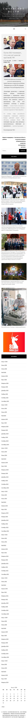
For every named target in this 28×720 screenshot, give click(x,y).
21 (17, 698)
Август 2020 (4, 617)
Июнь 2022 (4, 542)
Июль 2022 (4, 538)
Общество (7, 62)
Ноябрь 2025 (4, 394)
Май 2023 (3, 502)
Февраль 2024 (4, 469)
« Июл (2, 706)
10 (3, 696)
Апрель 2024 (4, 462)
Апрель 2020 (4, 632)
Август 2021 (4, 578)
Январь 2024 (4, 473)
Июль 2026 (4, 365)
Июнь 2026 (4, 369)
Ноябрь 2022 (4, 524)
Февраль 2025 (4, 426)
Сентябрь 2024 (5, 444)
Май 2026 (3, 372)
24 (3, 700)
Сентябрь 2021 (5, 574)
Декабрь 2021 (4, 563)
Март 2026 (4, 379)
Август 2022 (4, 534)
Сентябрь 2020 (5, 614)
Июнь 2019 (4, 668)
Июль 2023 (4, 495)
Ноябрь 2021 (4, 567)
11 (6, 696)
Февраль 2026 (4, 383)
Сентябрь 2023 (5, 488)
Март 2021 (4, 592)
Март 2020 (4, 635)
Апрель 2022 (4, 549)
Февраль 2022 (4, 556)
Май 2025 (3, 415)
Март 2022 (4, 552)
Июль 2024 (4, 451)
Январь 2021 (4, 599)
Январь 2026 (4, 387)
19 (10, 698)
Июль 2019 (4, 664)
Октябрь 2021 (4, 570)
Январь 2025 (4, 430)
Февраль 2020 (4, 639)
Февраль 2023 (4, 513)
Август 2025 (4, 405)
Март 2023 (4, 509)
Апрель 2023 (4, 506)
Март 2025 (4, 423)
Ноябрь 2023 (4, 480)
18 (6, 698)
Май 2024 (3, 459)
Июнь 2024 (4, 455)
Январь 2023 (4, 516)
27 (14, 700)
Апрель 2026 (4, 376)
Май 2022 (3, 545)
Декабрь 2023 (4, 477)
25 (6, 700)
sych (15, 60)
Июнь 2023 (4, 498)
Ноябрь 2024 (4, 437)
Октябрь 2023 (4, 484)
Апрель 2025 (4, 419)
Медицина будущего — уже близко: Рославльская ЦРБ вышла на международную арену (13, 177)
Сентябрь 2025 (5, 401)
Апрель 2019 (4, 675)
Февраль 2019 (4, 682)
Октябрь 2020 (4, 610)
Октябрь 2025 (4, 397)
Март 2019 (4, 678)
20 (14, 698)
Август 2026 (4, 361)
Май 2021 (3, 585)
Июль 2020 (4, 621)
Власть (21, 60)
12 (10, 696)
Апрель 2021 (4, 588)
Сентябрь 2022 (5, 531)
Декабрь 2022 (4, 520)
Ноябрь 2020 (4, 606)
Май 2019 (3, 671)
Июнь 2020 (4, 624)
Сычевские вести (14, 10)
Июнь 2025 (4, 412)
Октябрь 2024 (4, 441)
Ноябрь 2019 (4, 650)
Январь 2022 (4, 560)
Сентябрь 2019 (5, 657)
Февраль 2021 (4, 596)
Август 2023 (4, 491)
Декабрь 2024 (4, 433)
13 (14, 696)
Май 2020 (3, 628)
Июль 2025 (4, 408)
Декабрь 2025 (4, 390)
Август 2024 (4, 448)
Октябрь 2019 (4, 653)
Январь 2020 (4, 642)
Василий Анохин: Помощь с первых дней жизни (13, 327)
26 (10, 700)
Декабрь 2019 (4, 646)
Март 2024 (4, 466)
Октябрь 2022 (4, 527)
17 (3, 698)
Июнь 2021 (4, 581)
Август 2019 (4, 661)
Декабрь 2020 (4, 603)
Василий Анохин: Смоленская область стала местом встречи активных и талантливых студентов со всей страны (12, 282)
